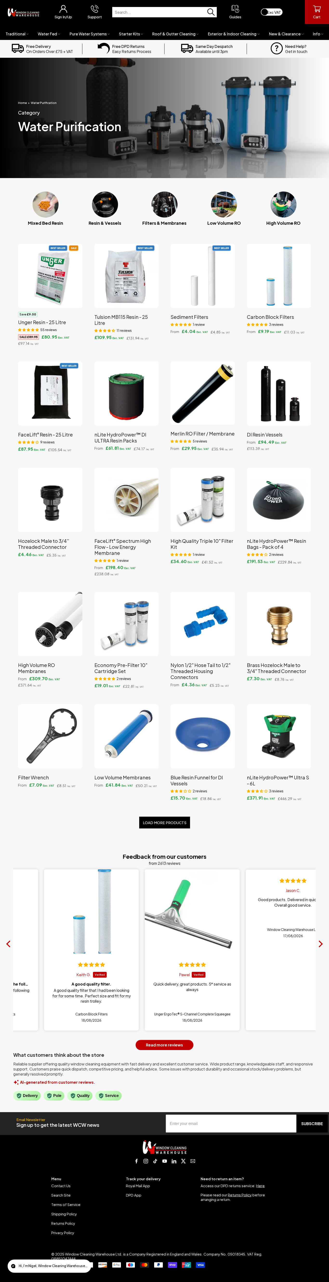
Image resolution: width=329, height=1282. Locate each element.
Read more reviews (164, 1044)
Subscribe (312, 1123)
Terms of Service (65, 1204)
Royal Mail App (138, 1185)
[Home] (23, 12)
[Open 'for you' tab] (15, 1266)
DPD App (133, 1195)
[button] (28, 329)
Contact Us (61, 1185)
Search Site (61, 1195)
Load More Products (164, 822)
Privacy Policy (62, 1232)
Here (260, 1185)
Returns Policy (63, 1223)
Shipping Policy (64, 1213)
